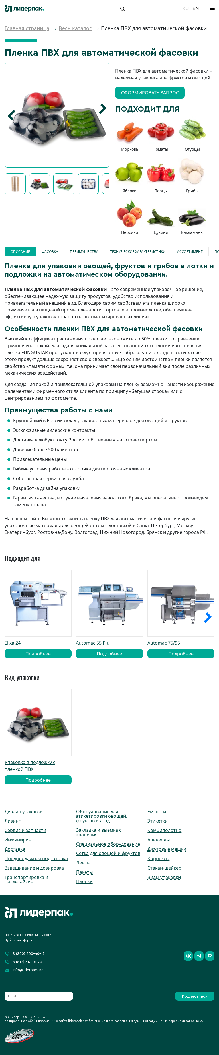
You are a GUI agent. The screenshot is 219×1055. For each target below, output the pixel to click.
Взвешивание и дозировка (34, 868)
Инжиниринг (19, 840)
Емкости (156, 811)
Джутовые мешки (166, 849)
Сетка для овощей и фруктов (108, 853)
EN (195, 8)
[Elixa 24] (38, 603)
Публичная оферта (18, 940)
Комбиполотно (164, 830)
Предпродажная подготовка (36, 858)
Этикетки (157, 821)
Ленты (83, 863)
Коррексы (158, 858)
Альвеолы (158, 840)
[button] (11, 115)
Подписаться (195, 996)
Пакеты (84, 872)
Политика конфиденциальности (28, 934)
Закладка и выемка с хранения (98, 832)
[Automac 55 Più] (109, 603)
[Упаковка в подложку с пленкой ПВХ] (38, 722)
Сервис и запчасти (25, 830)
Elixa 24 (28, 648)
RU (185, 8)
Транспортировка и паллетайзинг (26, 879)
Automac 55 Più (99, 648)
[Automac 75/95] (180, 603)
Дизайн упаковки (24, 811)
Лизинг (13, 821)
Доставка (15, 849)
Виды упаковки (164, 877)
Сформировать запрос (150, 93)
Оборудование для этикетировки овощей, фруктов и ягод (101, 816)
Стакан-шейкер (164, 868)
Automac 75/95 (170, 648)
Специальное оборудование (108, 844)
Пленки (84, 881)
